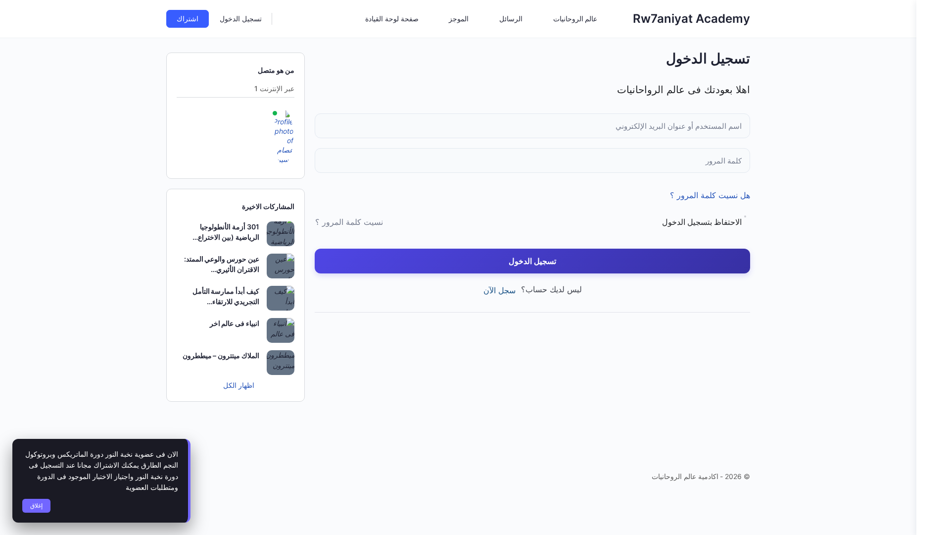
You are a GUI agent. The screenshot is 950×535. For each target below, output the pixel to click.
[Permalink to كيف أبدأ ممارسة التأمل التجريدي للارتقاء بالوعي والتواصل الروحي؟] (280, 298)
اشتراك (187, 18)
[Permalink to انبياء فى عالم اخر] (280, 330)
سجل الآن (499, 290)
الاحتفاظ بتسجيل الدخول (702, 222)
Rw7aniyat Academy (691, 18)
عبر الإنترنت (274, 89)
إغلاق (36, 505)
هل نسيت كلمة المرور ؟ (710, 195)
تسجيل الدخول (241, 18)
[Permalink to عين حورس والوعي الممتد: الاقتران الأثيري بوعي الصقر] (280, 266)
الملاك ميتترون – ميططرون (221, 355)
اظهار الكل (237, 385)
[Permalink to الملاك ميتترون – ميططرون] (280, 362)
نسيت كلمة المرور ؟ (349, 222)
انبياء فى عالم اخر (234, 323)
